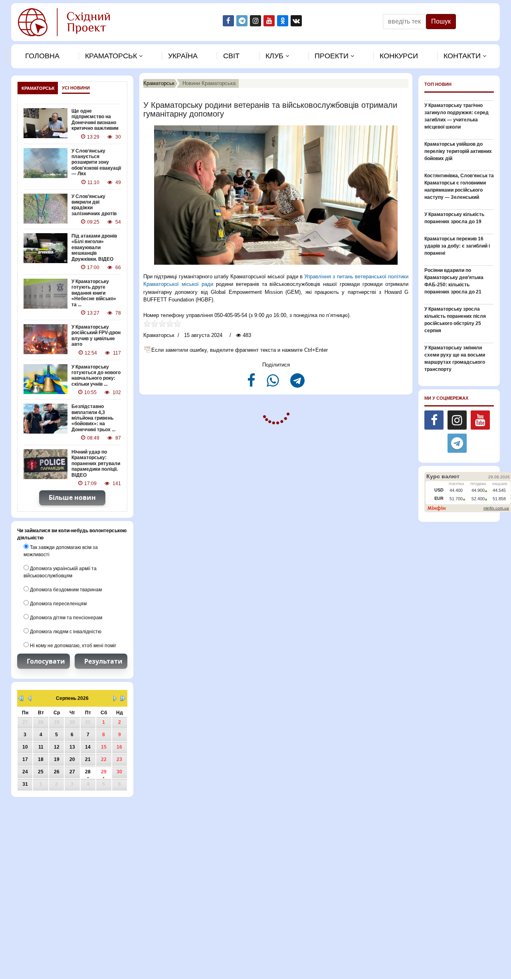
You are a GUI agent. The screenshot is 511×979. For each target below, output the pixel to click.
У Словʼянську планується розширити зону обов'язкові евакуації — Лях (96, 162)
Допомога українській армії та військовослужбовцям (60, 572)
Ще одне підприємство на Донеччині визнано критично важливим (95, 119)
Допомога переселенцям (58, 603)
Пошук (441, 21)
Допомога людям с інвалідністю (65, 631)
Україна (183, 56)
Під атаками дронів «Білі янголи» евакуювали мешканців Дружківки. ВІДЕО (94, 247)
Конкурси (399, 56)
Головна (42, 56)
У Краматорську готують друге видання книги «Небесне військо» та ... (93, 293)
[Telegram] (297, 384)
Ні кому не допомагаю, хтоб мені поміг (72, 645)
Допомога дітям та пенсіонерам (65, 617)
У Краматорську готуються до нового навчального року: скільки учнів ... (96, 375)
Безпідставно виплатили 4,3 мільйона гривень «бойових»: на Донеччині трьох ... (93, 418)
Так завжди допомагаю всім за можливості (61, 551)
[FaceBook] (252, 384)
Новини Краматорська (209, 83)
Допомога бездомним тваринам (65, 590)
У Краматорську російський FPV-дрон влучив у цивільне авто (96, 335)
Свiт (231, 56)
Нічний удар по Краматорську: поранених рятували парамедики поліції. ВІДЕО (95, 463)
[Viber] (273, 384)
